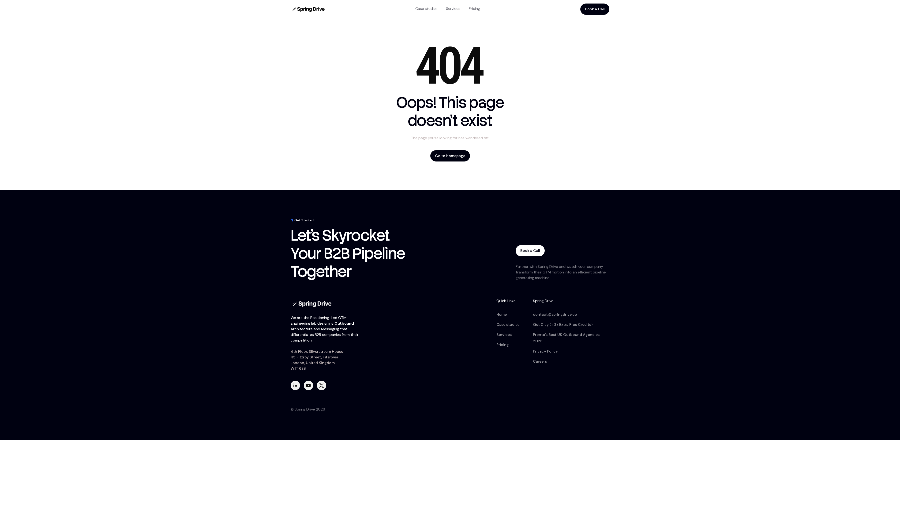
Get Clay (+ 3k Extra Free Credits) (562, 324)
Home (501, 314)
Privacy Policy (545, 351)
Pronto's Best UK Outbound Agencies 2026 (566, 337)
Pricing (474, 8)
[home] (309, 9)
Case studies (426, 8)
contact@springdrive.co (555, 314)
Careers (540, 361)
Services (453, 8)
